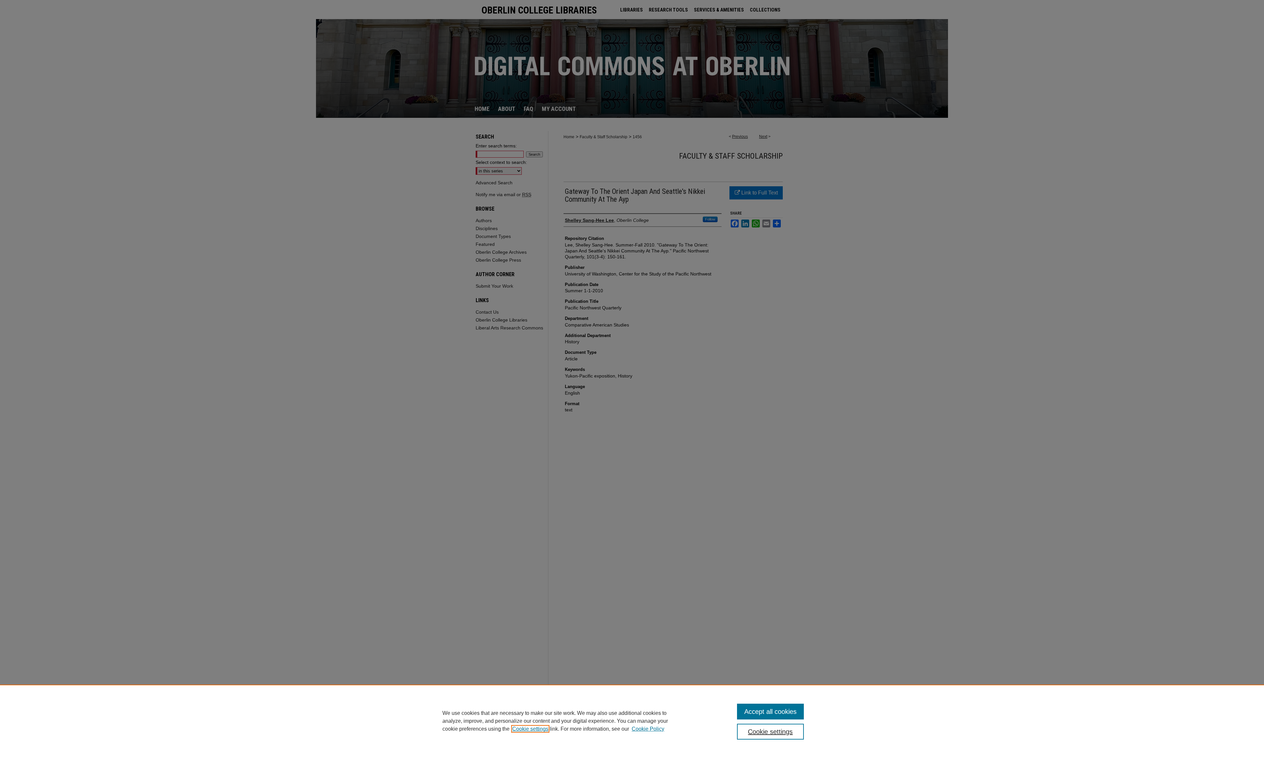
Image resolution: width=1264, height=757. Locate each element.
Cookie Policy (648, 729)
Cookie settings (530, 729)
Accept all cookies (770, 711)
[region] (632, 721)
